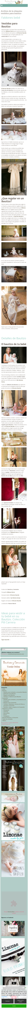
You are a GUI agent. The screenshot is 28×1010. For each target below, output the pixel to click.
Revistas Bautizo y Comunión (10, 717)
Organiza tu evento (7, 708)
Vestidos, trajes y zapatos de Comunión (14, 707)
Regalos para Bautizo (9, 695)
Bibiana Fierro (10, 31)
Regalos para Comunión (10, 702)
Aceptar (14, 1006)
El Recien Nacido (21, 33)
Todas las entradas (7, 719)
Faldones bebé (10, 17)
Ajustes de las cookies (20, 1001)
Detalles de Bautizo (13, 338)
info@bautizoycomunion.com (16, 654)
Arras (3, 689)
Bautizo (4, 690)
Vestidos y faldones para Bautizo (12, 696)
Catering (6, 711)
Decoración (7, 713)
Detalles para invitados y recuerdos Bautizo (15, 692)
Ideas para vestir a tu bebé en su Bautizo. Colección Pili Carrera (13, 617)
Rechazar (8, 1001)
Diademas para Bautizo (10, 693)
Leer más (4, 996)
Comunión (5, 698)
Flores (5, 714)
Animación (6, 710)
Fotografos (6, 716)
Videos (4, 720)
